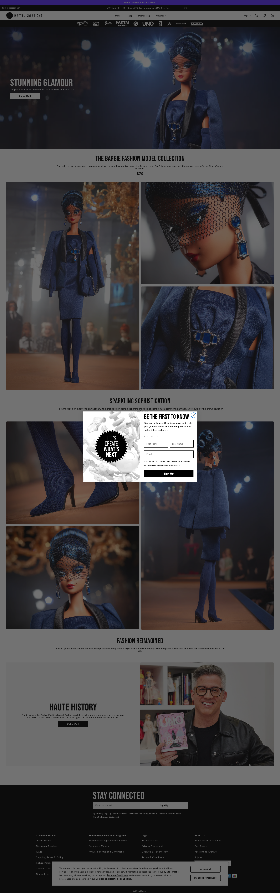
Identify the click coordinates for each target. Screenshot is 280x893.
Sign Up (169, 474)
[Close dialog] (193, 415)
